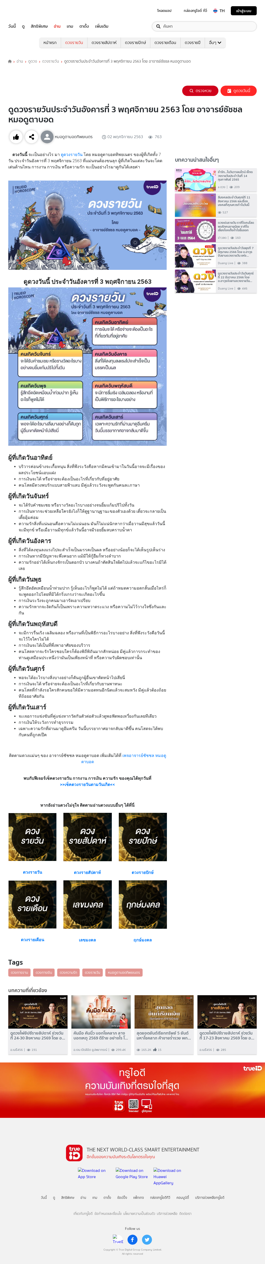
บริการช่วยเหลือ (167, 1213)
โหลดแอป (164, 10)
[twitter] (147, 1240)
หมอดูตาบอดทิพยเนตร (124, 972)
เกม (70, 26)
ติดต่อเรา (185, 1213)
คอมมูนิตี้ (182, 1197)
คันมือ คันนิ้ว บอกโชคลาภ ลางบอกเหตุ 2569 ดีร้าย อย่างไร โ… (100, 1035)
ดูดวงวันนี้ (241, 91)
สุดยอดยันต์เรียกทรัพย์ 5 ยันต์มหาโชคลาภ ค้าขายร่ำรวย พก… (164, 1035)
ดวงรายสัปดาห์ (104, 43)
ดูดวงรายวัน (72, 154)
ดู (23, 26)
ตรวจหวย (203, 91)
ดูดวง (32, 61)
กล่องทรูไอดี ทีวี (195, 10)
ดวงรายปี (193, 43)
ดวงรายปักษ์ (135, 43)
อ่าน (57, 26)
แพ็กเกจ (138, 1197)
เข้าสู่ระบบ (243, 11)
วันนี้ (12, 26)
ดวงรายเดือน (165, 43)
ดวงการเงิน (44, 972)
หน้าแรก (50, 43)
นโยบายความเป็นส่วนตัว (139, 1213)
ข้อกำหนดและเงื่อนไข (108, 1213)
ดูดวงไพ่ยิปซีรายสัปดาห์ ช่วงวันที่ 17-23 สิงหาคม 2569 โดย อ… (227, 1035)
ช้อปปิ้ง (122, 1197)
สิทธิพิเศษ (39, 26)
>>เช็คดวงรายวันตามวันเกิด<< (87, 784)
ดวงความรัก (68, 972)
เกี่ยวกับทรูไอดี (83, 1213)
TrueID (23, 10)
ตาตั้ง (84, 26)
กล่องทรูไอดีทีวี (160, 1197)
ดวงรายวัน (74, 43)
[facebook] (132, 1240)
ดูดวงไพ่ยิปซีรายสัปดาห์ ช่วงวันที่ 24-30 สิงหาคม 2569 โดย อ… (37, 1035)
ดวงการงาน (19, 972)
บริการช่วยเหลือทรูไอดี (209, 1197)
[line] (118, 1240)
